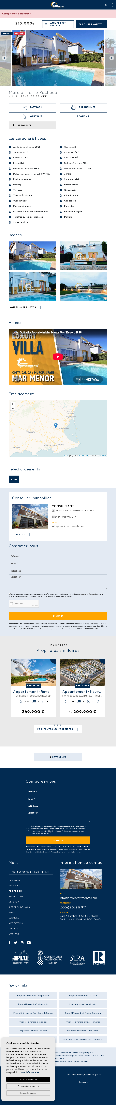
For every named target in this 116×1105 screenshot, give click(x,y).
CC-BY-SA (102, 456)
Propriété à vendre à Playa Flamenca (83, 1021)
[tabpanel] (82, 687)
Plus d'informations (29, 1072)
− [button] (13, 408)
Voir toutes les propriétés (55, 729)
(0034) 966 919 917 (73, 907)
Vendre (13, 902)
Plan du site (65, 1061)
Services (14, 918)
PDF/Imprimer (86, 107)
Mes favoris (16, 923)
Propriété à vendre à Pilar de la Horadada (83, 1039)
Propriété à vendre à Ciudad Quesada (83, 1013)
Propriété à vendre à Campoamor (33, 995)
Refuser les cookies (28, 1093)
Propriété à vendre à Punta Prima (82, 1030)
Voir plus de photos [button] (23, 307)
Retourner (59, 757)
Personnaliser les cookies (28, 1086)
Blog (12, 912)
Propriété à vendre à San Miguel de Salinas (33, 1013)
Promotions (16, 896)
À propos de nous (19, 907)
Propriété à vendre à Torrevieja (33, 1021)
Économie (83, 116)
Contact (14, 934)
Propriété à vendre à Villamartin (33, 1004)
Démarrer (14, 880)
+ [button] (13, 404)
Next (112, 57)
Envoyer (58, 840)
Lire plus (19, 534)
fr (105, 4)
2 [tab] (54, 725)
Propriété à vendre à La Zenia (83, 995)
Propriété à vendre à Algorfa (82, 1004)
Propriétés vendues (79, 1061)
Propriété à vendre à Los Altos (33, 1030)
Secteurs (14, 885)
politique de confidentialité (87, 594)
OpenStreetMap (84, 456)
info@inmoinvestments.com (68, 526)
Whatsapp (36, 116)
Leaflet (66, 456)
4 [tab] (60, 725)
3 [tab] (57, 725)
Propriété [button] (15, 891)
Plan (14, 479)
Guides (13, 928)
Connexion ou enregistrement (31, 872)
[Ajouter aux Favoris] (53, 661)
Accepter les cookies (28, 1079)
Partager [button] (36, 107)
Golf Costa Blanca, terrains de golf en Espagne (83, 1078)
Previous (4, 57)
